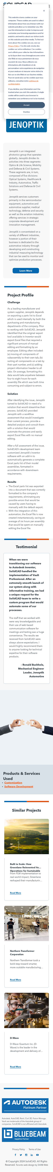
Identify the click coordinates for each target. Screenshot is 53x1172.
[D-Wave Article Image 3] (26, 1012)
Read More (15, 893)
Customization (13, 783)
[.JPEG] (26, 925)
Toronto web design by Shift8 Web (32, 1165)
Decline (26, 112)
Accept (27, 105)
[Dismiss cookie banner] (44, 11)
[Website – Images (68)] (26, 838)
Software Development (18, 786)
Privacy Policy (13, 46)
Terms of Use (35, 1150)
